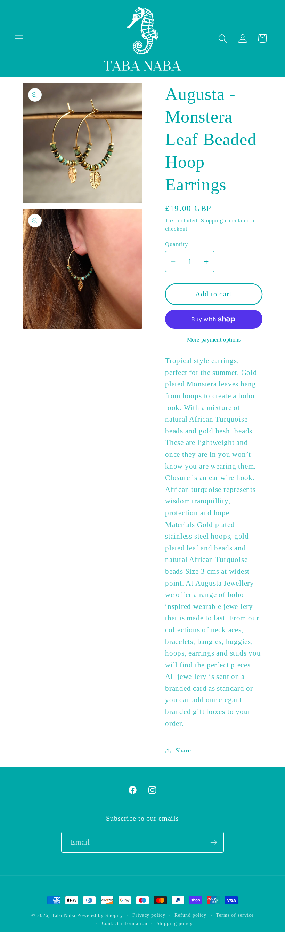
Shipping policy (175, 923)
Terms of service (235, 915)
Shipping (212, 221)
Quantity (176, 244)
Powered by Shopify (100, 915)
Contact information (124, 923)
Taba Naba (63, 915)
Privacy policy (148, 915)
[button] (19, 38)
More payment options (214, 340)
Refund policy (190, 915)
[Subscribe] (213, 842)
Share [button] (183, 750)
